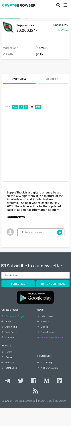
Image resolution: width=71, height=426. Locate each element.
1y (20, 106)
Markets (52, 79)
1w (31, 106)
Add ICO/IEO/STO (49, 368)
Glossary (9, 362)
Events (8, 352)
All (15, 106)
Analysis (44, 321)
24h (38, 106)
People (9, 357)
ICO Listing (46, 362)
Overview (19, 79)
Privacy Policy (45, 401)
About (8, 321)
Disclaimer (60, 401)
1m (26, 106)
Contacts (9, 337)
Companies (11, 368)
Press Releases (48, 332)
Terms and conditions (24, 401)
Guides (44, 327)
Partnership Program (15, 316)
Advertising (11, 327)
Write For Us (11, 332)
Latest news (46, 316)
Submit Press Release (51, 337)
